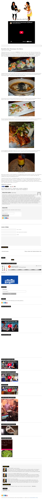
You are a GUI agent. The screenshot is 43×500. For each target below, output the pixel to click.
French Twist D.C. (32, 54)
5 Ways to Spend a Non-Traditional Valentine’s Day (33, 251)
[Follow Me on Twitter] (4, 218)
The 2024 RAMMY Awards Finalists (13, 468)
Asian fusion (5, 188)
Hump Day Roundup (5, 251)
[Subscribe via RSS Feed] (3, 218)
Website (18, 234)
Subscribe (5, 289)
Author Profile (14, 192)
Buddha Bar (18, 52)
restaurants (21, 188)
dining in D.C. (10, 188)
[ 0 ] (2, 50)
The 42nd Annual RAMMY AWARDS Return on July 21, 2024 (17, 473)
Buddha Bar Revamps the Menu (12, 49)
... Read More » (33, 486)
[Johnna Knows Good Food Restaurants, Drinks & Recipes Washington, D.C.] (21, 20)
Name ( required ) (19, 229)
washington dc (25, 188)
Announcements (7, 189)
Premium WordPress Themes (34, 497)
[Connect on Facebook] (6, 218)
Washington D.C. (25, 189)
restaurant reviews (16, 188)
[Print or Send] (13, 186)
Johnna (10, 50)
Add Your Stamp (6, 484)
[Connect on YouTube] (7, 218)
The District (5, 466)
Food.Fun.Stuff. (13, 189)
